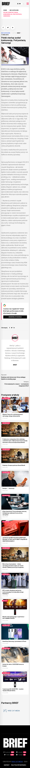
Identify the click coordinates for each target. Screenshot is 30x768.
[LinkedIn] (14, 328)
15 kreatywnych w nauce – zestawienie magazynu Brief (16, 385)
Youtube (21, 754)
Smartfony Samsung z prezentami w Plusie (14, 641)
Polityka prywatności (18, 765)
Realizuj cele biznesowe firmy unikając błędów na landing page (13, 378)
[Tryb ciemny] (23, 3)
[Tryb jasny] (18, 3)
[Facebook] (9, 328)
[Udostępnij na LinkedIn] (12, 27)
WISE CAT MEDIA (17, 761)
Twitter (10, 754)
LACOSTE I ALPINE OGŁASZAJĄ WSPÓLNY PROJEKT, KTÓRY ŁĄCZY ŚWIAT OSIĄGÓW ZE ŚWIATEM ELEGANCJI (14, 539)
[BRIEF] (15, 337)
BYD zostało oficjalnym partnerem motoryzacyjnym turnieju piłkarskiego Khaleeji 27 (13, 592)
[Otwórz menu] (28, 4)
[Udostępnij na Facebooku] (3, 27)
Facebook (9, 752)
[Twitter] (11, 328)
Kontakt (7, 765)
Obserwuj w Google (15, 317)
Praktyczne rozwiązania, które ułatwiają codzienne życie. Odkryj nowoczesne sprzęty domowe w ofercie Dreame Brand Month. (14, 440)
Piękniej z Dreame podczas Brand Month (13, 465)
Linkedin (22, 752)
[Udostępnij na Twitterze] (8, 27)
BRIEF (18, 33)
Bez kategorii (14, 10)
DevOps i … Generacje (8, 488)
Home (5, 10)
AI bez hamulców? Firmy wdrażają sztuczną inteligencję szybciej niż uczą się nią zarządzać (14, 513)
